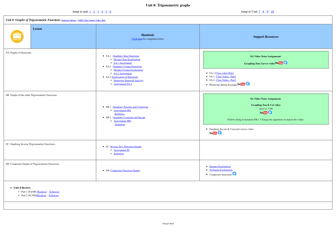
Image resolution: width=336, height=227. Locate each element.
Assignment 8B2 (122, 121)
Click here (137, 38)
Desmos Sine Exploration (127, 59)
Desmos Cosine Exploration (128, 70)
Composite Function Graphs (125, 170)
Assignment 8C (122, 150)
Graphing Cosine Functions (127, 66)
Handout (42, 191)
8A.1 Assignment (123, 63)
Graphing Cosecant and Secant (129, 117)
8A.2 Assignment (123, 73)
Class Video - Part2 (226, 76)
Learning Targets (69, 20)
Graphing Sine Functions (126, 56)
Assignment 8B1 (122, 110)
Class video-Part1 (224, 73)
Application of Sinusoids (125, 77)
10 (272, 11)
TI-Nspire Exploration (221, 170)
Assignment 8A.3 (123, 84)
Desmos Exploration (220, 166)
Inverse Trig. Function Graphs (126, 146)
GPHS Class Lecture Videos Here (92, 20)
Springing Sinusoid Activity (129, 80)
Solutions (120, 114)
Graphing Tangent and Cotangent (130, 107)
